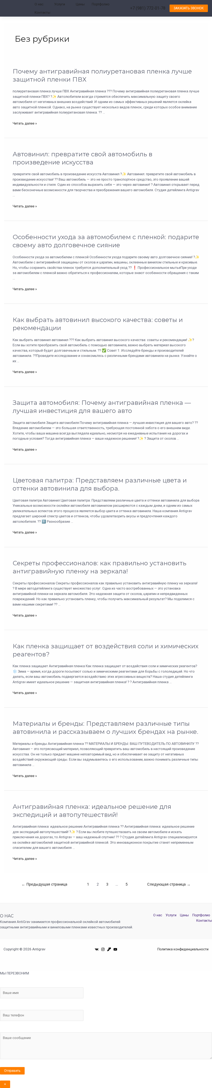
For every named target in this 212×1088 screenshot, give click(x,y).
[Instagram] (103, 949)
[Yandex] (109, 949)
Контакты (42, 12)
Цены (80, 4)
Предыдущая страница (44, 884)
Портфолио (101, 4)
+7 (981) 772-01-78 (147, 8)
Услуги (59, 4)
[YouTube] (115, 949)
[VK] (97, 949)
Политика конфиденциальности (182, 949)
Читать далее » (25, 123)
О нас (39, 4)
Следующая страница (168, 884)
